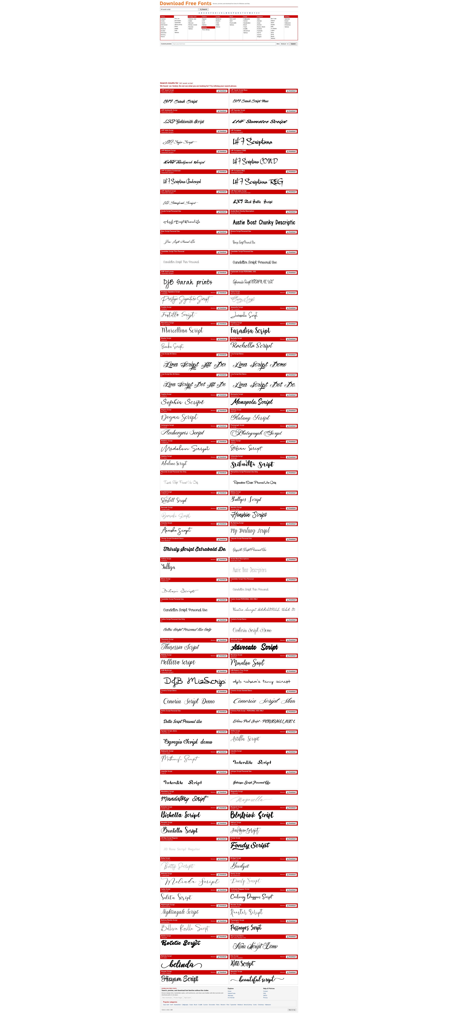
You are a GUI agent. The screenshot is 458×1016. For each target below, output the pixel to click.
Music (272, 36)
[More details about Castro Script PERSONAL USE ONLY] (264, 609)
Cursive (205, 1004)
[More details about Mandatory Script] (194, 799)
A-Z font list (231, 997)
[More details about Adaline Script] (194, 464)
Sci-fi (203, 23)
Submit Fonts (231, 993)
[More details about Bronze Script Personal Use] (264, 241)
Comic (163, 21)
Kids (272, 26)
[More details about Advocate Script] (264, 647)
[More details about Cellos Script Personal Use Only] (194, 629)
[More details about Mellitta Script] (194, 663)
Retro (176, 26)
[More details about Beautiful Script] (264, 980)
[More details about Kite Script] (264, 964)
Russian (190, 27)
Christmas (288, 25)
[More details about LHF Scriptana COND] (264, 161)
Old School (164, 25)
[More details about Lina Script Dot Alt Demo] (194, 384)
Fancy (163, 16)
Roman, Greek (192, 25)
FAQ (264, 993)
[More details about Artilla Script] (264, 739)
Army (272, 34)
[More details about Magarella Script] (264, 799)
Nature (273, 20)
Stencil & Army (248, 1004)
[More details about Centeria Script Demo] (264, 629)
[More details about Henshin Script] (264, 515)
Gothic (218, 16)
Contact (265, 991)
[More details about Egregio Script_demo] (194, 741)
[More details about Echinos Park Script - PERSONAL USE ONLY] (264, 721)
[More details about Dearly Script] (264, 882)
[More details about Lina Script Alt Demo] (194, 364)
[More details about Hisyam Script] (194, 980)
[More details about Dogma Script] (194, 418)
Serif (231, 21)
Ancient (259, 25)
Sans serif (233, 19)
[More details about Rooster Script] (264, 913)
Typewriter (178, 22)
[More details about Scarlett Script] (194, 500)
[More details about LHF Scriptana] (264, 140)
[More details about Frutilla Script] (194, 315)
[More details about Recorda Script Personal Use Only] (194, 482)
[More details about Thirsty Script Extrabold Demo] (194, 549)
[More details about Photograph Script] (264, 433)
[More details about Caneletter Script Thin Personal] (194, 262)
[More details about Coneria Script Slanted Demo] (264, 701)
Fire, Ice (177, 18)
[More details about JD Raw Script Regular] (194, 848)
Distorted (163, 32)
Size (278, 43)
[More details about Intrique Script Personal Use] (264, 781)
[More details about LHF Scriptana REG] (264, 181)
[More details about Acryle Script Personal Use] (194, 221)
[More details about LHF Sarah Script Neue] (264, 100)
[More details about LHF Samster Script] (264, 120)
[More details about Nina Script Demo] (264, 946)
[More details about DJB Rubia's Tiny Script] (264, 681)
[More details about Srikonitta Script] (264, 464)
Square (204, 19)
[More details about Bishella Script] (194, 815)
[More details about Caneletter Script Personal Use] (264, 262)
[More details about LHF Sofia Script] (194, 140)
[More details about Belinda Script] (194, 964)
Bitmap (204, 27)
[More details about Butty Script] (194, 866)
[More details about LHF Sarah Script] (194, 100)
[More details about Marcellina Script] (194, 331)
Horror (163, 36)
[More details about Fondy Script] (264, 846)
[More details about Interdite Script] (264, 761)
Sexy (272, 32)
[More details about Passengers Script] (264, 928)
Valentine (287, 19)
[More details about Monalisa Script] (264, 663)
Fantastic (260, 30)
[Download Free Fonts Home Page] (185, 3)
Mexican (190, 23)
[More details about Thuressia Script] (194, 647)
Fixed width (233, 23)
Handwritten (246, 23)
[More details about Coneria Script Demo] (194, 701)
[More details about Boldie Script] (194, 944)
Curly (162, 27)
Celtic (217, 23)
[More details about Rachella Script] (264, 346)
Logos (272, 30)
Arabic (190, 21)
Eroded (163, 30)
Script (245, 16)
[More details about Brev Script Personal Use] (194, 241)
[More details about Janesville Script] (264, 315)
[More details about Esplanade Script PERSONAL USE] (264, 282)
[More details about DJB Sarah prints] (194, 282)
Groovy (163, 23)
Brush (245, 25)
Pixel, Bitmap (206, 29)
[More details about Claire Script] (264, 300)
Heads (273, 24)
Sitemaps (230, 995)
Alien (258, 19)
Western (163, 28)
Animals (259, 21)
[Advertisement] (229, 64)
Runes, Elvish (261, 27)
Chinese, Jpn (192, 19)
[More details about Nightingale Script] (194, 913)
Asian (258, 23)
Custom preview (166, 43)
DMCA (265, 995)
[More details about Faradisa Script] (264, 331)
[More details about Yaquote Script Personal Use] (264, 549)
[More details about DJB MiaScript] (194, 681)
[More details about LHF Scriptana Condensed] (194, 181)
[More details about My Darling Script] (264, 531)
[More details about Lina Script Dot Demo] (264, 384)
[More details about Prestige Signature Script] (194, 300)
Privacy (265, 997)
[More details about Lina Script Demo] (264, 364)
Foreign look (192, 16)
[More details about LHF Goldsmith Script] (194, 120)
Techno (204, 16)
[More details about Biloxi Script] (194, 589)
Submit (293, 44)
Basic (231, 16)
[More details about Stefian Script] (264, 449)
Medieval (218, 19)
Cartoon (163, 19)
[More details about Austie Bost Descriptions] (264, 569)
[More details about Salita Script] (194, 897)
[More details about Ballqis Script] (264, 500)
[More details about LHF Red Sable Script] (264, 201)
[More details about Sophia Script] (194, 402)
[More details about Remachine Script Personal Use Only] (264, 482)
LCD (203, 21)
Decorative (178, 20)
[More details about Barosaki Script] (194, 515)
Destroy (163, 34)
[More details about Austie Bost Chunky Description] (264, 221)
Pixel (227, 1004)
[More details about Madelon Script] (194, 449)
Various (177, 32)
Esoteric (259, 28)
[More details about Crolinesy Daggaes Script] (264, 897)
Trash (245, 27)
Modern (218, 21)
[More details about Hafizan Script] (264, 831)
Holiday (287, 16)
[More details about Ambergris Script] (194, 433)
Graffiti (245, 28)
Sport (272, 22)
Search (204, 9)
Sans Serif (166, 1004)
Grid (176, 30)
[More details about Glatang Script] (264, 418)
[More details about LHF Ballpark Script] (194, 161)
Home (229, 991)
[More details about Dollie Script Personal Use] (194, 721)
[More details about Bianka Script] (194, 346)
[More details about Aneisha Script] (194, 531)
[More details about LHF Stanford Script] (194, 201)
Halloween (288, 23)
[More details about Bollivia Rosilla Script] (194, 928)
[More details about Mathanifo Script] (194, 759)
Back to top (292, 1010)
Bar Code (273, 18)
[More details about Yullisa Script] (194, 567)
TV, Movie (274, 28)
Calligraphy (246, 19)
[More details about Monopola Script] (264, 402)
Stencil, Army (178, 24)
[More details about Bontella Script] (194, 831)
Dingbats (260, 16)
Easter (287, 21)
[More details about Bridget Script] (264, 866)
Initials (176, 28)
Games (259, 34)
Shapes (259, 36)
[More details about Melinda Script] (194, 882)
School (245, 21)
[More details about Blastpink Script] (264, 815)
